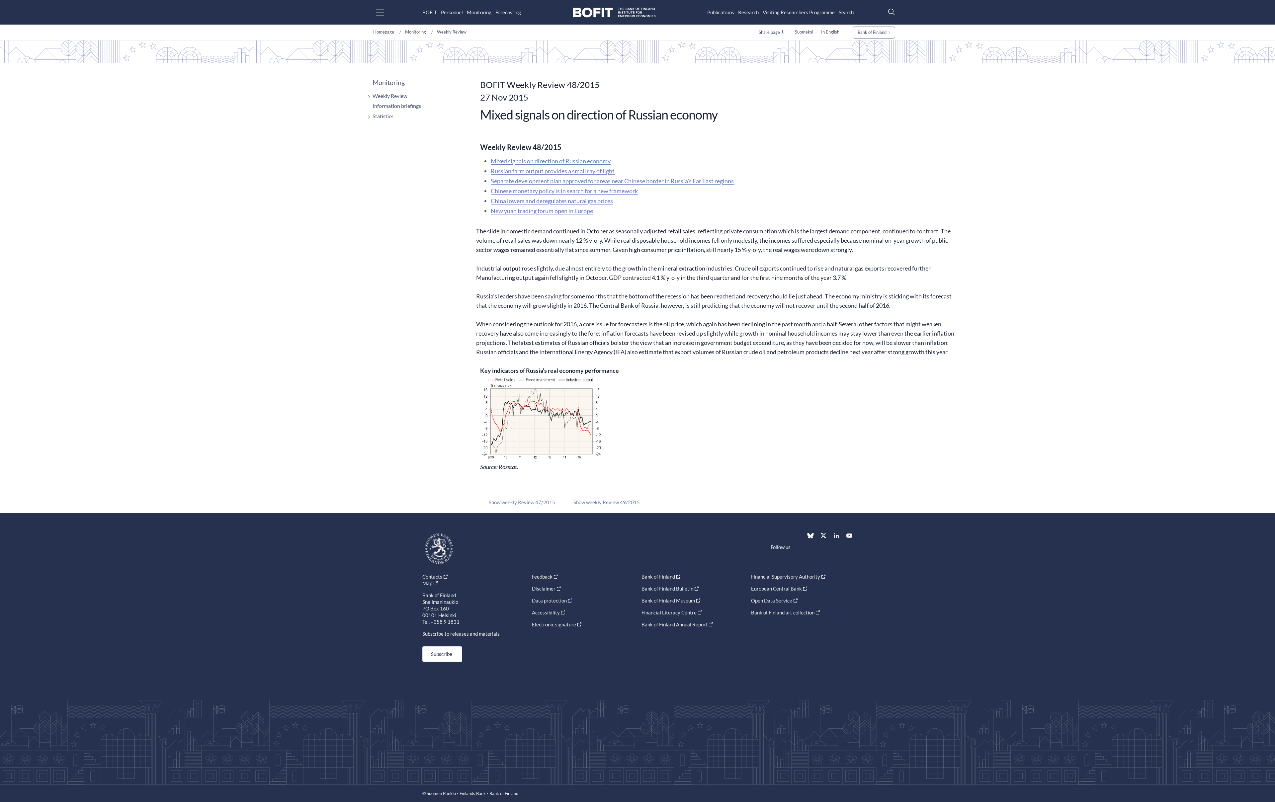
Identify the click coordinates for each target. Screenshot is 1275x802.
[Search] (890, 11)
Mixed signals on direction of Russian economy (551, 161)
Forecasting (508, 12)
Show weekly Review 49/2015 (606, 502)
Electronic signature (554, 624)
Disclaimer (543, 589)
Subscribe (441, 654)
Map (427, 583)
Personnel (452, 12)
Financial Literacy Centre (669, 612)
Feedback (542, 577)
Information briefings (397, 106)
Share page (769, 32)
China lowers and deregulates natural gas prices (552, 200)
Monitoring (479, 12)
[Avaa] (367, 97)
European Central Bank (776, 589)
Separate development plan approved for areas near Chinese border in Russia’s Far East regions (612, 181)
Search (846, 12)
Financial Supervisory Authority (785, 577)
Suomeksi (804, 32)
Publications (720, 12)
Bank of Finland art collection (782, 612)
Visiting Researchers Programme (799, 12)
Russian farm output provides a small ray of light (553, 171)
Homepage (383, 32)
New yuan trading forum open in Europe (542, 210)
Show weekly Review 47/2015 (522, 502)
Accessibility (546, 612)
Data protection (549, 600)
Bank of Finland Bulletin (667, 589)
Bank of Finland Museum (668, 600)
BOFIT (429, 12)
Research (748, 12)
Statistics (383, 116)
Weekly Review (452, 32)
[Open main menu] (385, 12)
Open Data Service (771, 600)
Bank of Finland (872, 32)
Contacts (432, 577)
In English (830, 32)
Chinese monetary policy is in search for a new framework (564, 191)
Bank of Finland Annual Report (674, 624)
